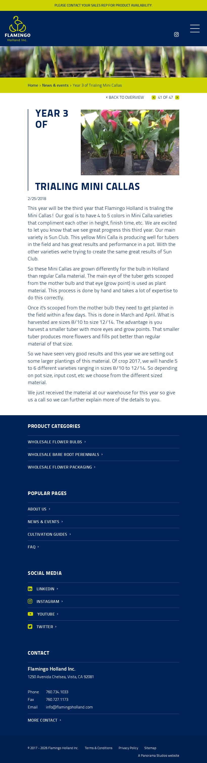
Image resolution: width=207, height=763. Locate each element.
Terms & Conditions (98, 748)
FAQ (31, 547)
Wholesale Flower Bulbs (55, 441)
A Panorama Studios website (158, 756)
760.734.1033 (57, 692)
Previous (154, 97)
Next (177, 97)
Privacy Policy (128, 748)
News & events (55, 85)
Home (33, 85)
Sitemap (150, 748)
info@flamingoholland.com (69, 707)
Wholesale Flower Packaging (60, 467)
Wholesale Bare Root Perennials (63, 454)
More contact (43, 720)
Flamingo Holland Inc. (17, 28)
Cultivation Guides (47, 534)
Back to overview (126, 97)
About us (37, 509)
